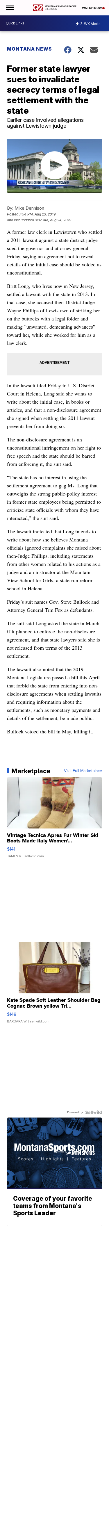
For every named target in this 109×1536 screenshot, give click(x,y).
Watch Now (92, 8)
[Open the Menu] (9, 7)
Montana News (29, 49)
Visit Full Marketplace (83, 771)
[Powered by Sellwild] (93, 1112)
